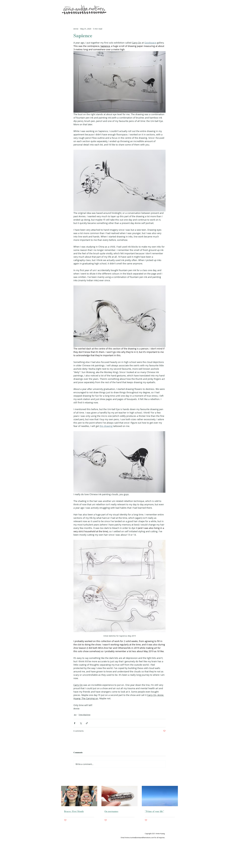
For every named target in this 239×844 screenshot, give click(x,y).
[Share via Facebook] (74, 723)
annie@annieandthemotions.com (142, 838)
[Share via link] (87, 723)
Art (75, 715)
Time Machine (84, 715)
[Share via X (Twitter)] (81, 723)
